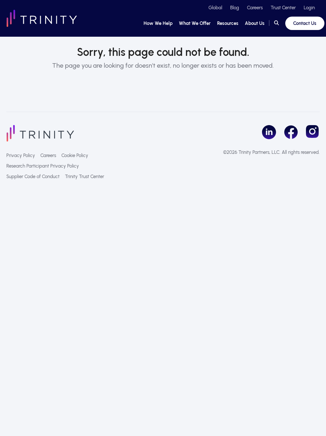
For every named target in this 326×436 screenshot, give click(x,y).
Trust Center (283, 8)
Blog (234, 8)
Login (309, 8)
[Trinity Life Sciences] (40, 132)
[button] (276, 23)
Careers (255, 8)
